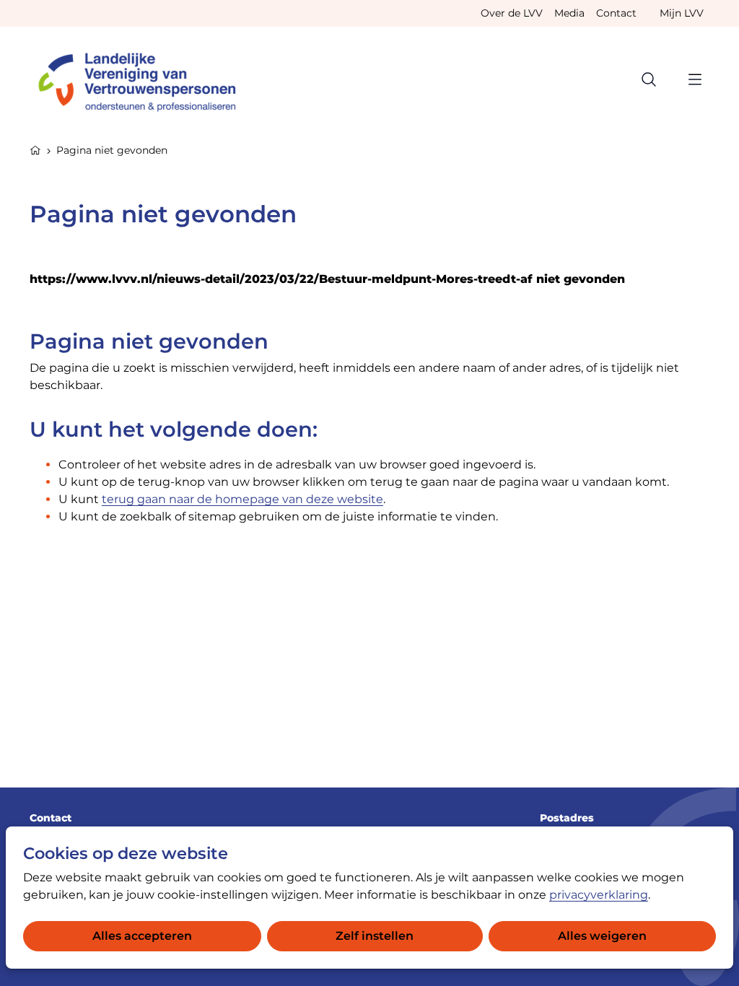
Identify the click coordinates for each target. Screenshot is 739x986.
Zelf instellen (375, 936)
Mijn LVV (682, 12)
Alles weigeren (602, 936)
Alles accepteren (142, 936)
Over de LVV (512, 12)
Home (35, 148)
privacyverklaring (598, 895)
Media (569, 12)
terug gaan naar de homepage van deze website (242, 499)
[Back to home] (144, 79)
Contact (616, 12)
